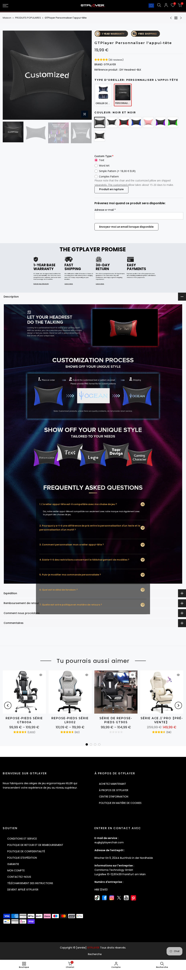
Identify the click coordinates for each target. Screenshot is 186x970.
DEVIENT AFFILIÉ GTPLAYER (22, 889)
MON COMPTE (16, 870)
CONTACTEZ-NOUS (19, 877)
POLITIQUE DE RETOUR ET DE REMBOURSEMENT (35, 845)
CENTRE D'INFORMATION (113, 796)
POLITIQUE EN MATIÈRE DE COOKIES (120, 803)
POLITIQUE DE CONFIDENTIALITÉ (26, 851)
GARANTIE (13, 864)
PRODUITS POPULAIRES (28, 17)
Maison (7, 17)
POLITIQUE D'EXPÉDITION (22, 858)
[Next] (85, 75)
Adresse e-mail (105, 210)
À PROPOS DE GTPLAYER (113, 790)
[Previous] (8, 75)
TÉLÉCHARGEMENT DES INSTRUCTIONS (30, 883)
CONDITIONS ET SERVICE (22, 838)
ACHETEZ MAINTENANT (112, 784)
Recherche (95, 954)
